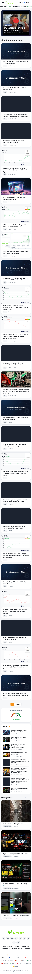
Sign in (27, 2)
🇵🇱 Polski (19, 963)
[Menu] (2, 2)
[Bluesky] (18, 942)
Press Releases (7, 946)
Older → (18, 704)
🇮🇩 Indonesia (28, 957)
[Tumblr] (14, 942)
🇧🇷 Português (20, 955)
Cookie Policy (25, 946)
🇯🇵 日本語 (3, 960)
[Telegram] (24, 938)
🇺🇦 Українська (16, 966)
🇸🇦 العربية (29, 960)
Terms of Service (17, 948)
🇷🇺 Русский (19, 957)
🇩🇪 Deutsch (4, 957)
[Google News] (12, 938)
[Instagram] (16, 938)
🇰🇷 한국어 (10, 960)
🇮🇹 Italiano (12, 963)
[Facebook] (7, 938)
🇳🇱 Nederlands (27, 963)
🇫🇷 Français (12, 957)
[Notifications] (20, 2)
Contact (16, 946)
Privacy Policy (6, 948)
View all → (28, 798)
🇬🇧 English (4, 955)
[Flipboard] (28, 938)
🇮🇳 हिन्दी (22, 960)
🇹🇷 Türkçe (27, 955)
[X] (3, 938)
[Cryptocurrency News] (9, 2)
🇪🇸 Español (11, 955)
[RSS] (20, 938)
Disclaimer (27, 948)
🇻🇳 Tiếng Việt (4, 963)
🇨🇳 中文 (17, 960)
